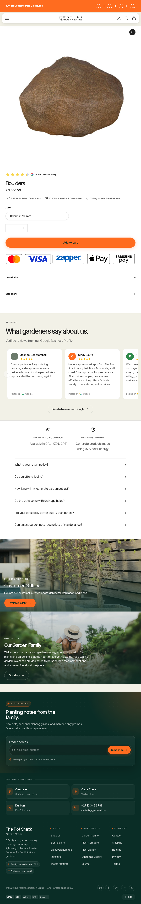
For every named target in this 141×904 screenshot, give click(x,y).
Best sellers (58, 842)
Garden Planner (91, 835)
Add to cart (70, 242)
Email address (18, 742)
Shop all (55, 835)
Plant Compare (90, 842)
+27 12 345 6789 (92, 805)
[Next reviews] (134, 374)
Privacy (116, 856)
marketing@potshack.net (93, 810)
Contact (116, 835)
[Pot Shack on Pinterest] (116, 888)
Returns (116, 849)
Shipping (117, 842)
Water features (59, 863)
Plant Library (89, 849)
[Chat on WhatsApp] (132, 888)
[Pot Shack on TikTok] (124, 888)
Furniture (56, 856)
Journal (86, 863)
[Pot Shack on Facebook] (108, 888)
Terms (116, 863)
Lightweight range (61, 849)
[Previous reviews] (7, 374)
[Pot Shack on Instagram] (100, 888)
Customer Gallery (92, 856)
